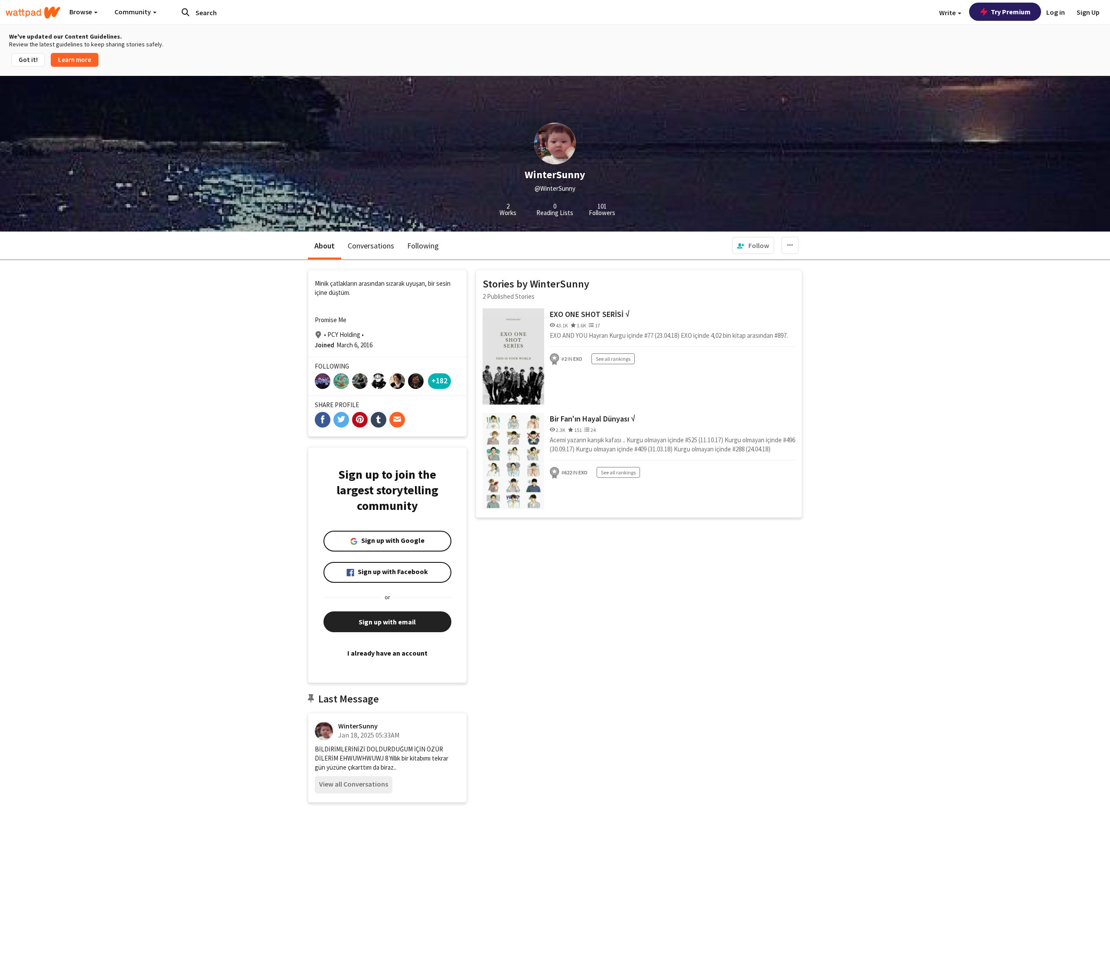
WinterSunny (358, 726)
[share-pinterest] (360, 420)
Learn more (74, 60)
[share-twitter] (341, 420)
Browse (81, 11)
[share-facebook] (322, 420)
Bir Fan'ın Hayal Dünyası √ (592, 419)
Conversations (371, 246)
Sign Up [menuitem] (1088, 12)
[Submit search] (185, 12)
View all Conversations (353, 784)
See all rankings (613, 359)
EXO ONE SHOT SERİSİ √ (590, 314)
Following (423, 246)
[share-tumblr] (378, 420)
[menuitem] (753, 245)
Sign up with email (387, 621)
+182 (439, 380)
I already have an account (387, 653)
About (324, 246)
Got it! (28, 60)
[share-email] (397, 420)
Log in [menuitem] (1055, 12)
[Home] (33, 12)
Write (948, 12)
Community (133, 11)
